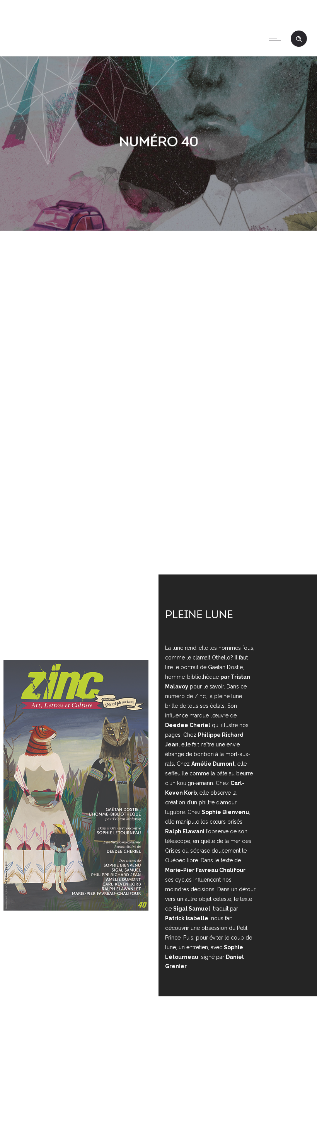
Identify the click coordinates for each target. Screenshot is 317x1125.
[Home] (14, 46)
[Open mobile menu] (277, 38)
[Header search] (299, 39)
